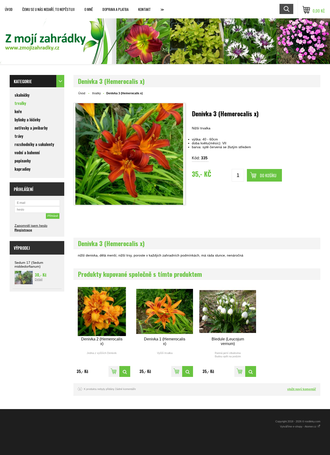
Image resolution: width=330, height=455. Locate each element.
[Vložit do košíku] (113, 371)
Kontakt (144, 9)
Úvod (9, 9)
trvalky (96, 93)
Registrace (23, 230)
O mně (88, 9)
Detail (39, 279)
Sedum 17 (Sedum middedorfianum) (28, 264)
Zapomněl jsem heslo (30, 226)
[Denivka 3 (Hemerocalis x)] (129, 154)
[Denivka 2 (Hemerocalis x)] (101, 311)
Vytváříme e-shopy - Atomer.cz (298, 426)
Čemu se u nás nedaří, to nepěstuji (48, 9)
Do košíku (268, 175)
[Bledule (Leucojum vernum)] (227, 311)
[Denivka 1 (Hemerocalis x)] (164, 311)
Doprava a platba (115, 9)
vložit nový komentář (301, 389)
